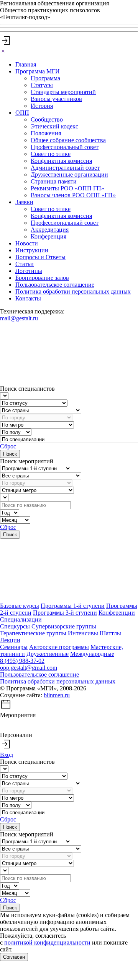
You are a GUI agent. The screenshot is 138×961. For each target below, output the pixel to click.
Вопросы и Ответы (40, 257)
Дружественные (47, 654)
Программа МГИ (37, 71)
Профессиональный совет (65, 147)
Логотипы (28, 271)
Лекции (10, 640)
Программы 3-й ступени (65, 612)
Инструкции (31, 250)
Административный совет (65, 167)
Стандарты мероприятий (63, 92)
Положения (46, 133)
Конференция (48, 236)
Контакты (28, 298)
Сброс (8, 446)
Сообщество (47, 119)
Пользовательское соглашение (54, 284)
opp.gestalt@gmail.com (28, 667)
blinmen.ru (57, 695)
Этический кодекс (54, 126)
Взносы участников (56, 99)
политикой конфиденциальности (47, 942)
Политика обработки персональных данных (73, 291)
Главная (25, 64)
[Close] (3, 51)
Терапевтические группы (33, 633)
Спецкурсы (15, 626)
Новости (26, 243)
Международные (92, 654)
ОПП (22, 112)
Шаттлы (110, 633)
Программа (45, 78)
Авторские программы (59, 647)
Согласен (14, 957)
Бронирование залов (42, 277)
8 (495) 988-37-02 (22, 660)
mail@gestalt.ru (19, 318)
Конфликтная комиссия (61, 160)
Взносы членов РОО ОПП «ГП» (73, 195)
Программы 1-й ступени (73, 605)
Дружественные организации (69, 174)
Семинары (14, 647)
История (42, 105)
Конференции (117, 612)
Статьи (24, 264)
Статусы (42, 85)
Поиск (10, 454)
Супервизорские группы (63, 626)
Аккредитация (50, 229)
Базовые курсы (19, 605)
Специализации (21, 619)
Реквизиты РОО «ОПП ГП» (67, 188)
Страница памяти (54, 181)
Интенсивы (83, 633)
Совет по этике (51, 154)
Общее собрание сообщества (68, 140)
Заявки (24, 202)
